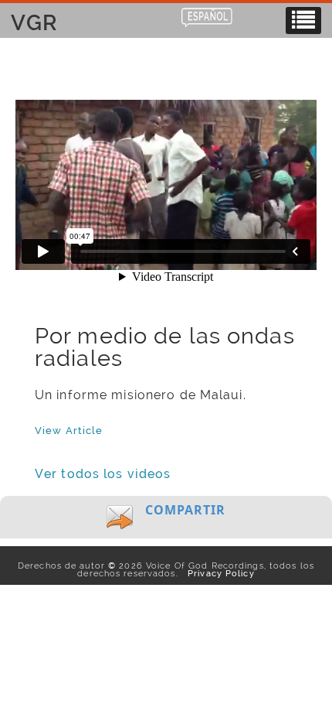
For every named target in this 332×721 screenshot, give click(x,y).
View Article (69, 430)
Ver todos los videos (103, 473)
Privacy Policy (218, 573)
